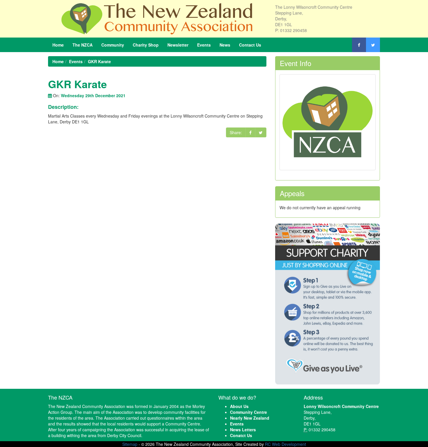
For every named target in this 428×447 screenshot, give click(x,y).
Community (112, 45)
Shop (146, 45)
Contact (250, 45)
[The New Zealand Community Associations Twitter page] (373, 45)
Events (204, 45)
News (225, 45)
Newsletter (177, 45)
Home (58, 45)
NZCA (82, 45)
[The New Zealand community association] (157, 18)
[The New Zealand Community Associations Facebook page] (359, 45)
